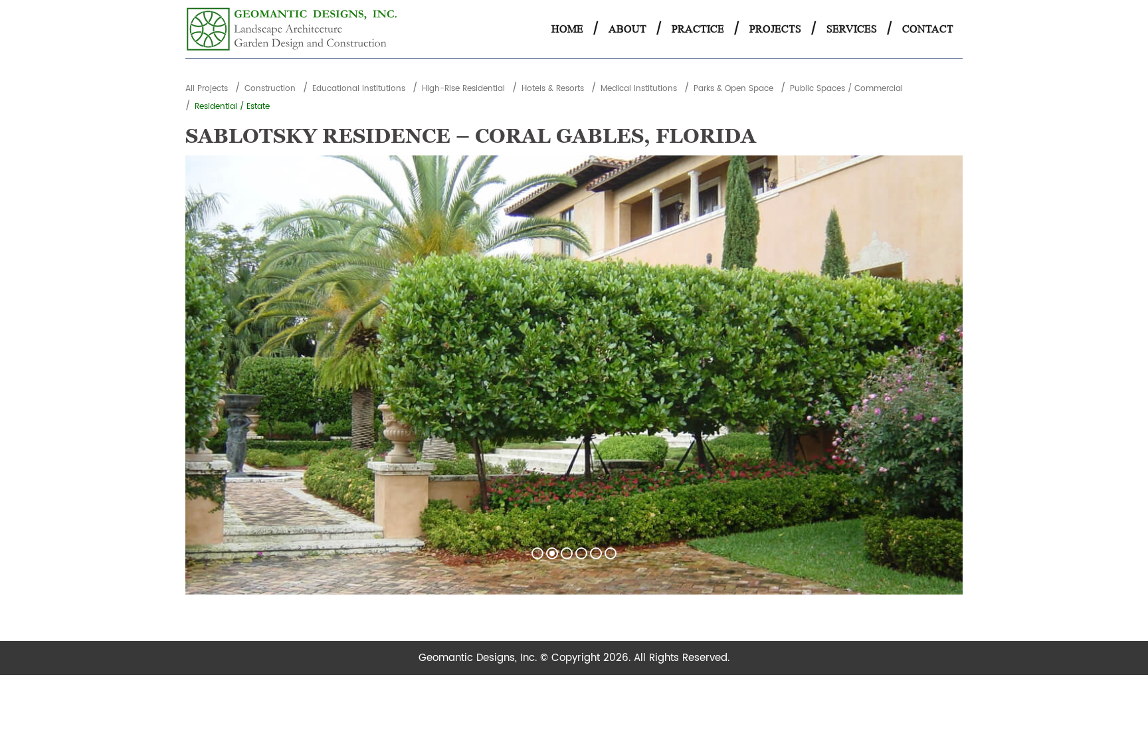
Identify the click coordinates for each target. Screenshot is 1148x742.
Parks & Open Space (733, 88)
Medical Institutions (639, 88)
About (627, 29)
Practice (698, 29)
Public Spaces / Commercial (846, 88)
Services (851, 29)
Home (567, 29)
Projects (775, 29)
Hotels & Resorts (553, 88)
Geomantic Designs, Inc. (479, 658)
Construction (270, 88)
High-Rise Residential (463, 88)
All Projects (206, 88)
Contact (927, 29)
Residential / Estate (232, 106)
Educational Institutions (358, 88)
